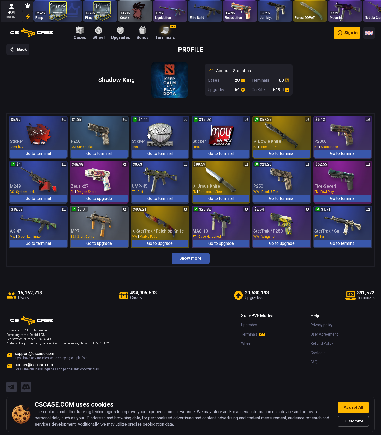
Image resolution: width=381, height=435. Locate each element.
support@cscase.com (34, 353)
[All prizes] (27, 16)
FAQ (314, 362)
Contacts (318, 353)
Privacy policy (322, 325)
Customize (353, 421)
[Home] (32, 32)
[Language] (369, 33)
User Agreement (324, 334)
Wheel (246, 343)
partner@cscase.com (34, 364)
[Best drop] (27, 6)
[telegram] (11, 387)
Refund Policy (322, 343)
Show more (190, 258)
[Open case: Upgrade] (57, 11)
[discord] (26, 387)
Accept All (353, 407)
